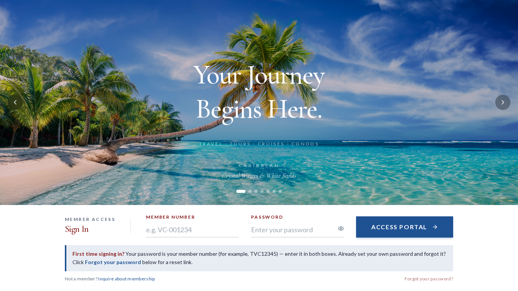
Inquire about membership (126, 279)
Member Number (170, 217)
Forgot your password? (429, 279)
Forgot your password (113, 262)
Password (267, 217)
